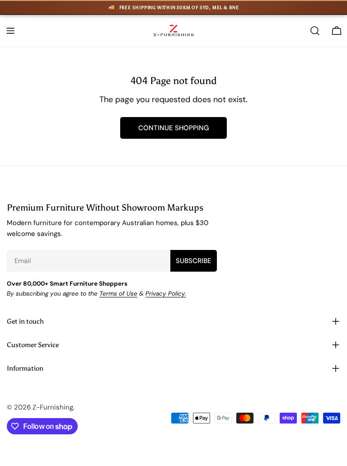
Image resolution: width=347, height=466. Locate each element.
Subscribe (193, 260)
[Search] (315, 31)
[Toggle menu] (10, 31)
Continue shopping (173, 127)
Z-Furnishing (53, 407)
